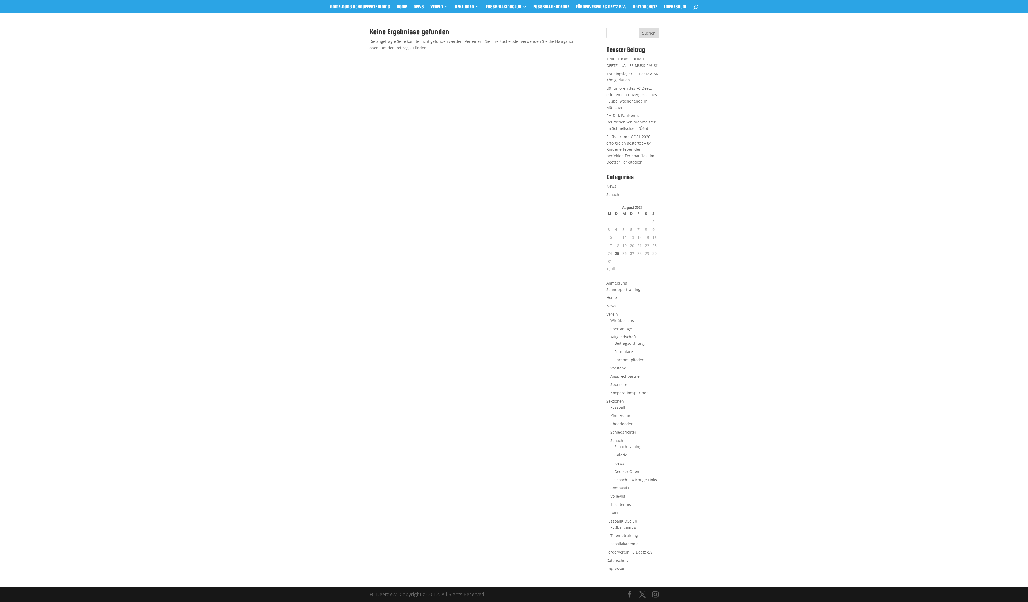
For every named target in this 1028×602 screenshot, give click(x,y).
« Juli (610, 268)
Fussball (617, 407)
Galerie (620, 454)
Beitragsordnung (629, 343)
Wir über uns (622, 320)
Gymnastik (619, 487)
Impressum (675, 7)
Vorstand (618, 367)
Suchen (649, 33)
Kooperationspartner (629, 392)
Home (402, 7)
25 (617, 253)
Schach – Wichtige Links (635, 479)
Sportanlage (621, 328)
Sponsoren (620, 384)
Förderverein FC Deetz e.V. (601, 7)
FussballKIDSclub (503, 7)
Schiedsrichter (623, 432)
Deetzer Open (626, 471)
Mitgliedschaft (623, 336)
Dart (614, 512)
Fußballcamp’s (623, 527)
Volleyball (619, 496)
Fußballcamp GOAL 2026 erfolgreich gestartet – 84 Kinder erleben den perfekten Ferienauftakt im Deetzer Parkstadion (630, 149)
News (419, 7)
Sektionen (464, 7)
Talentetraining (624, 535)
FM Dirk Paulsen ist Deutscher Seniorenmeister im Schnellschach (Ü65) (631, 122)
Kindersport (621, 415)
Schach (612, 194)
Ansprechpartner (625, 376)
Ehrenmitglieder (629, 359)
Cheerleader (621, 423)
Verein (436, 7)
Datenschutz (645, 7)
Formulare (623, 351)
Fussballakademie (551, 7)
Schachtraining (627, 446)
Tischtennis (620, 504)
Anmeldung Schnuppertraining (360, 7)
